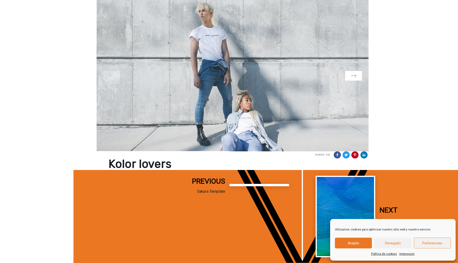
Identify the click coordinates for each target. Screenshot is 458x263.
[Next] (353, 76)
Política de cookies (384, 254)
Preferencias (432, 243)
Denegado (393, 243)
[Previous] (111, 76)
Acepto (353, 243)
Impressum (407, 254)
